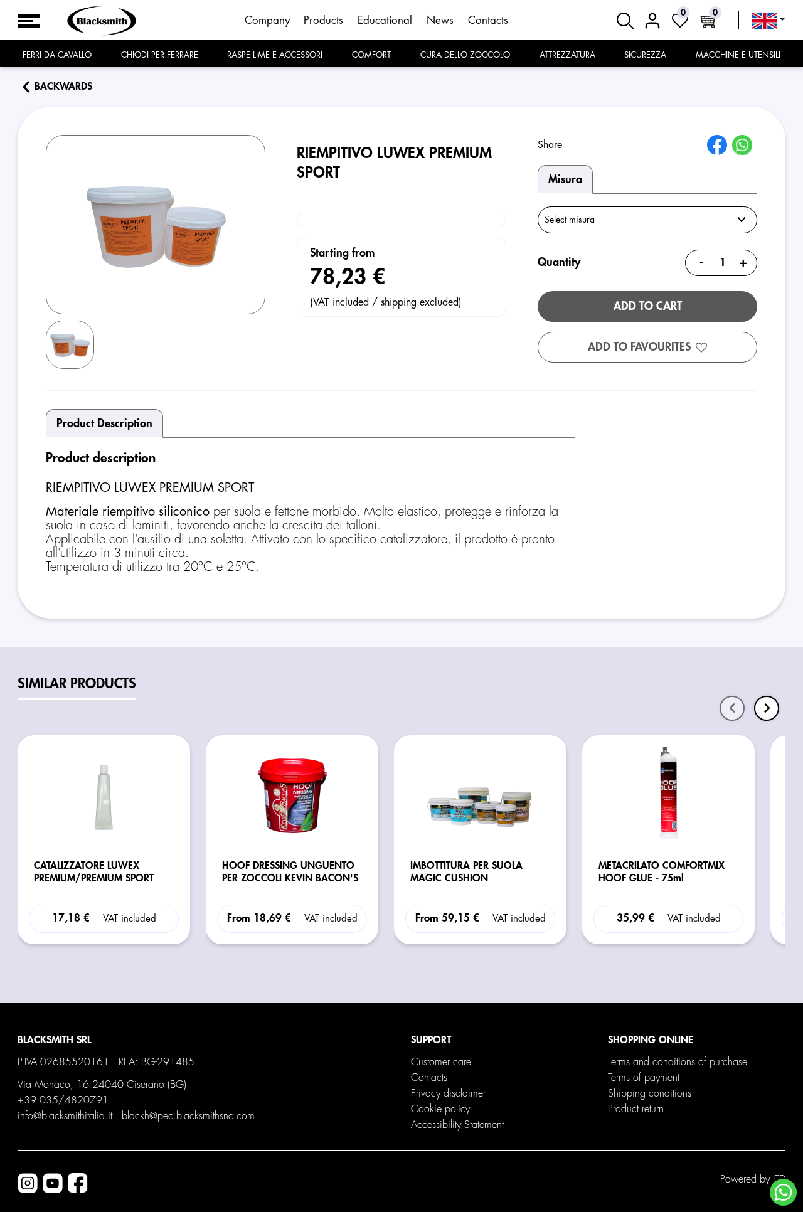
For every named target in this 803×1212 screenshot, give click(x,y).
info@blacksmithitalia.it (65, 1116)
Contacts (488, 20)
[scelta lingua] (768, 21)
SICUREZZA (645, 55)
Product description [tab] (104, 423)
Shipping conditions (649, 1093)
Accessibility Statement (457, 1125)
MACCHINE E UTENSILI (738, 55)
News (440, 20)
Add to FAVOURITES (639, 347)
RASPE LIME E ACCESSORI (274, 55)
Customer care (441, 1062)
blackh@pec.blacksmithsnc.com (188, 1116)
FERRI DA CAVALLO (57, 55)
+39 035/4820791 (63, 1100)
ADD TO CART (648, 306)
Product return (636, 1109)
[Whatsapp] (783, 1192)
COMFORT (371, 55)
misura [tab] (565, 179)
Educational (385, 20)
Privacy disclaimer (448, 1093)
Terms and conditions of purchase (677, 1062)
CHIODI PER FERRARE (159, 55)
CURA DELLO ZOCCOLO (465, 55)
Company (267, 20)
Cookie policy (440, 1109)
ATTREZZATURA (567, 55)
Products (323, 20)
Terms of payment (643, 1078)
